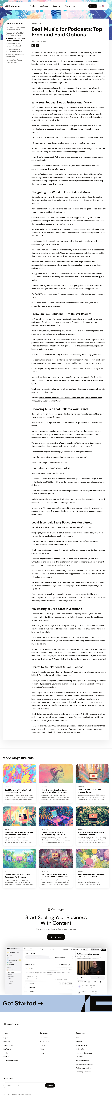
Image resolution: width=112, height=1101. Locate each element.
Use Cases (44, 6)
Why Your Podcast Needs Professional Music (15, 29)
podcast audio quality (61, 508)
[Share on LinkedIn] (33, 45)
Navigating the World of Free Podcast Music (15, 34)
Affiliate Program (82, 1045)
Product (33, 6)
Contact (43, 1045)
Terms (42, 1053)
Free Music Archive (63, 256)
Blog (77, 1038)
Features (7, 1041)
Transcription (8, 1045)
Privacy (42, 1049)
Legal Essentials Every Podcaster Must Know (14, 50)
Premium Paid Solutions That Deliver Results (15, 39)
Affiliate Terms (81, 1049)
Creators (79, 1057)
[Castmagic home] (12, 6)
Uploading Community (84, 1072)
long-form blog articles (41, 632)
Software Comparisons (84, 1064)
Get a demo (44, 1041)
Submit (50, 1085)
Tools (6, 1053)
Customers (57, 6)
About (76, 6)
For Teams (7, 1049)
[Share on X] (37, 45)
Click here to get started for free (66, 732)
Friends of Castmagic (84, 1053)
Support (79, 1041)
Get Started (56, 937)
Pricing (67, 6)
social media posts (77, 629)
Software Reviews (83, 1060)
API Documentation (11, 1060)
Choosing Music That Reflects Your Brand (13, 45)
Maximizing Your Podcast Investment (15, 56)
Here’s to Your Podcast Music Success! (14, 61)
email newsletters (93, 629)
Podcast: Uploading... (83, 1068)
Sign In (92, 6)
